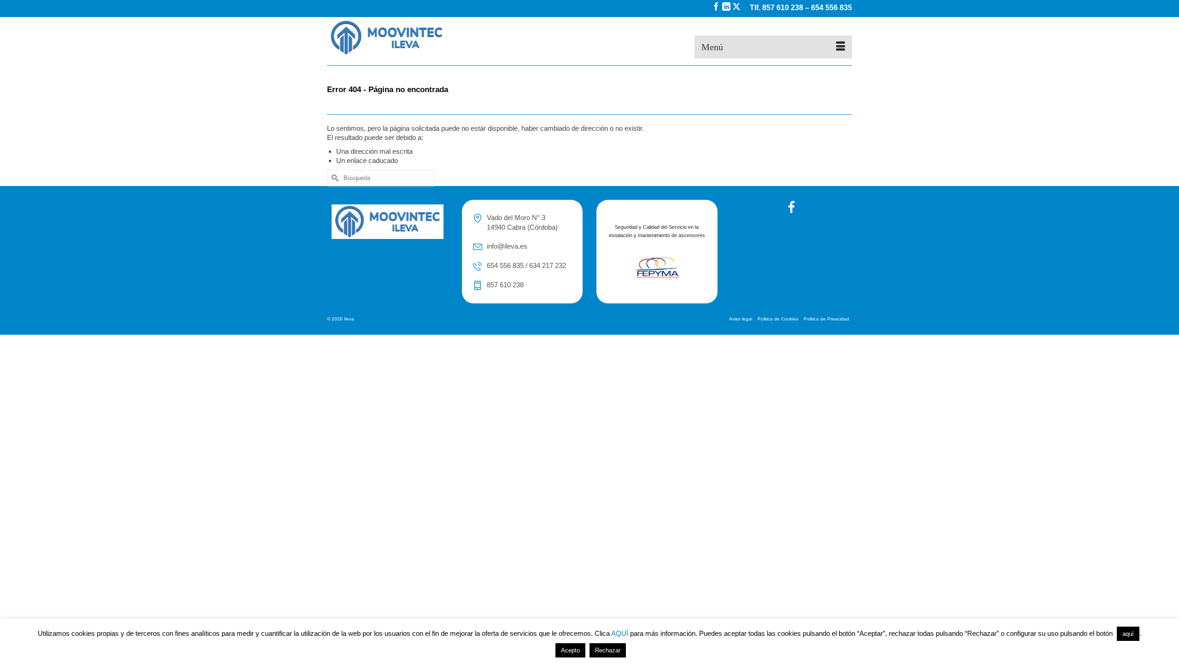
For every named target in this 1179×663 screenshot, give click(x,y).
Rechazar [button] (607, 650)
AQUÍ (619, 633)
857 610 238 (782, 8)
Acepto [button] (570, 650)
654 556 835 (831, 8)
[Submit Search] (334, 178)
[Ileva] (410, 37)
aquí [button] (1128, 633)
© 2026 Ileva (340, 318)
